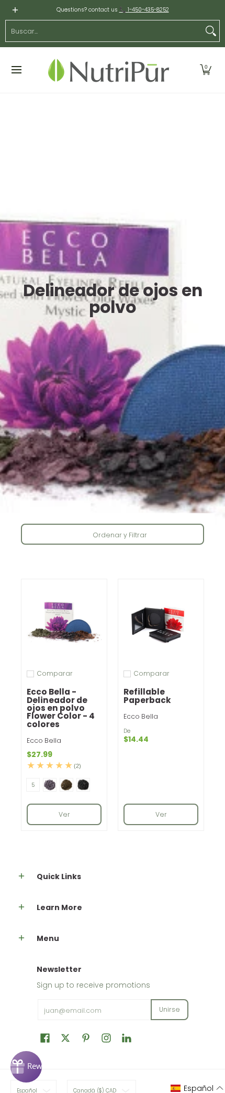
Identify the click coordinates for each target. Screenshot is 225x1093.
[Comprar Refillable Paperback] (160, 622)
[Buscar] (211, 30)
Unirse (169, 1009)
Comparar (55, 673)
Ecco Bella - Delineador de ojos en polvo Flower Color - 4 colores (61, 707)
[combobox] (104, 30)
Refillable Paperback (147, 695)
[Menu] (15, 70)
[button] (206, 70)
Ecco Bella (44, 740)
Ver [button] (64, 814)
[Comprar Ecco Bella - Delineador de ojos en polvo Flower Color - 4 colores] (64, 622)
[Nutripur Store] (108, 70)
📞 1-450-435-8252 (144, 10)
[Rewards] (26, 1067)
